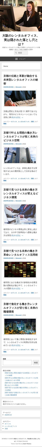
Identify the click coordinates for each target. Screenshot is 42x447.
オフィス (14, 121)
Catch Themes (27, 444)
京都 (32, 121)
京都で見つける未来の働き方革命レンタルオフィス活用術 (21, 252)
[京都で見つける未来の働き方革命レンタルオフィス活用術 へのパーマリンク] (20, 279)
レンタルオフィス (23, 121)
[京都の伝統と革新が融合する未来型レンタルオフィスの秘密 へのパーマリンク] (20, 108)
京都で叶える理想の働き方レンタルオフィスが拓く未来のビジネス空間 (21, 136)
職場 (5, 123)
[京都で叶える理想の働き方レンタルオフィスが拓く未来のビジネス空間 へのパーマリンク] (20, 165)
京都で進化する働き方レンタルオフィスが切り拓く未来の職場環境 (21, 307)
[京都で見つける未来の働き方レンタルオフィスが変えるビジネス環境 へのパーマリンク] (20, 226)
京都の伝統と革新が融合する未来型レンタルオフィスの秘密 (21, 79)
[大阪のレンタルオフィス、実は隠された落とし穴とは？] (21, 30)
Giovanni (18, 87)
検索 (4, 359)
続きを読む (17, 117)
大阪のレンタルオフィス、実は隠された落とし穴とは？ (21, 39)
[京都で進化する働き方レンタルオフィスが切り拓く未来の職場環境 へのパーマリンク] (20, 336)
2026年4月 (8, 415)
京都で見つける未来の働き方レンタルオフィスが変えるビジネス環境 (21, 193)
